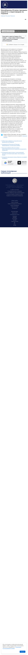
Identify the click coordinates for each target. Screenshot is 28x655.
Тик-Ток (14, 220)
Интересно (14, 208)
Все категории (14, 211)
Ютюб (14, 225)
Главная (3, 15)
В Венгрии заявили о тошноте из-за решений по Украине (12, 141)
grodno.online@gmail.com (17, 187)
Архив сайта (14, 212)
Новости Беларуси (14, 205)
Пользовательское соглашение (15, 191)
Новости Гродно (14, 202)
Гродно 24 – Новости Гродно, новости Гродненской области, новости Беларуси (5, 4)
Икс (14, 223)
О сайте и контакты (14, 189)
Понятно (22, 651)
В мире (8, 15)
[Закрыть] (25, 36)
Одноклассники (14, 221)
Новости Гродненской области (15, 203)
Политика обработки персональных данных (14, 192)
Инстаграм (14, 218)
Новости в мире (14, 206)
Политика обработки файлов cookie (15, 194)
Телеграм (15, 216)
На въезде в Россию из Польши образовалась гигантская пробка (11, 145)
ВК (14, 222)
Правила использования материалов (14, 195)
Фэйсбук (15, 217)
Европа (13, 15)
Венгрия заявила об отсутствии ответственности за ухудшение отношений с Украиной (14, 149)
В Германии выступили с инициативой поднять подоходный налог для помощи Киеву (13, 153)
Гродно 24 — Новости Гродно (14, 180)
